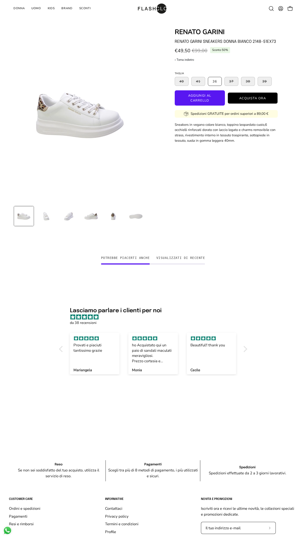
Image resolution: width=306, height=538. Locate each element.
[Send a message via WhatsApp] (7, 530)
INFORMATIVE (114, 499)
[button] (51, 8)
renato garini (200, 32)
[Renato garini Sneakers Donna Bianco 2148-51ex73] (24, 216)
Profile (110, 531)
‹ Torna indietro (184, 59)
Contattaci (113, 508)
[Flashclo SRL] (153, 8)
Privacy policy (117, 516)
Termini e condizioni (121, 524)
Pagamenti (18, 516)
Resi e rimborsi (21, 524)
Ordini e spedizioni (24, 508)
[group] (153, 470)
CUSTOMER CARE (21, 499)
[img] (155, 317)
